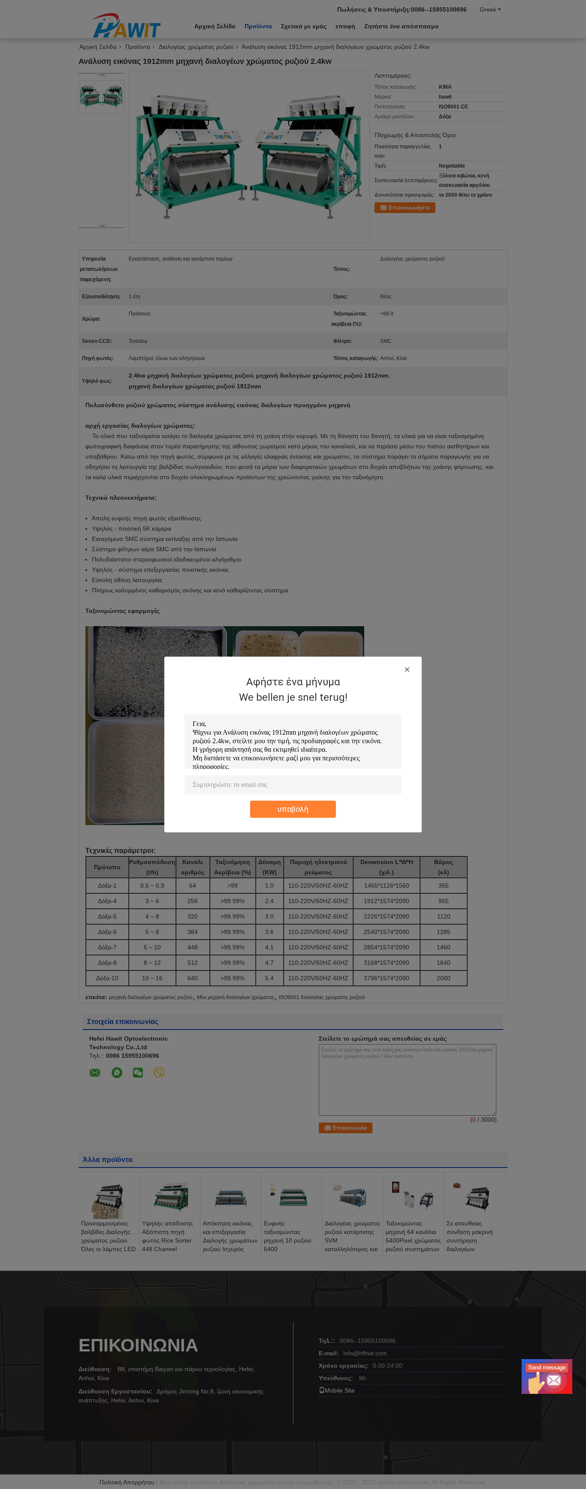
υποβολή (293, 809)
